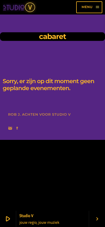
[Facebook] (17, 128)
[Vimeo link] (19, 7)
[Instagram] (10, 128)
